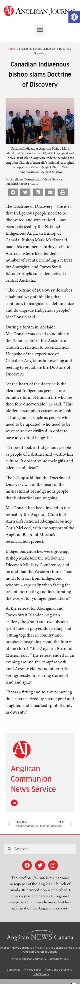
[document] (40, 492)
